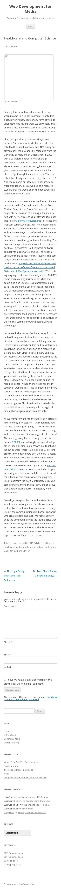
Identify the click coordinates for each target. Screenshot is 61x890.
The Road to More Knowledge (18, 769)
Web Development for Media (30, 9)
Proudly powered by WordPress (19, 884)
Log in (7, 731)
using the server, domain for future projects (25, 777)
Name (8, 642)
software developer (28, 220)
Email (8, 654)
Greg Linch (9, 812)
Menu (30, 26)
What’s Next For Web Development (21, 762)
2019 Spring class (12, 864)
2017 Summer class (13, 856)
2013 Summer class (13, 853)
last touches (27, 808)
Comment (10, 606)
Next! (6, 773)
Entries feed (10, 734)
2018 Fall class (35, 543)
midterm (20, 546)
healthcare (9, 546)
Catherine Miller (22, 550)
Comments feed (12, 738)
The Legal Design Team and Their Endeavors (14, 576)
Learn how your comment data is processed (30, 698)
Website (8, 667)
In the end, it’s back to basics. (35, 804)
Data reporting (11, 765)
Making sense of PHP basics (35, 797)
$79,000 (16, 442)
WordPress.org (11, 742)
